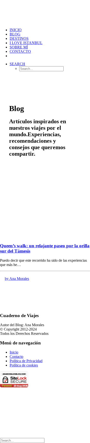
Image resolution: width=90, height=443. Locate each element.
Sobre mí (19, 47)
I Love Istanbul (26, 43)
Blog (15, 34)
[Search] (22, 440)
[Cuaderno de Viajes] (45, 12)
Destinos (19, 38)
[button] (17, 64)
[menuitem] (50, 30)
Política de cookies (24, 365)
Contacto (20, 51)
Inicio (14, 352)
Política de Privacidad (26, 361)
